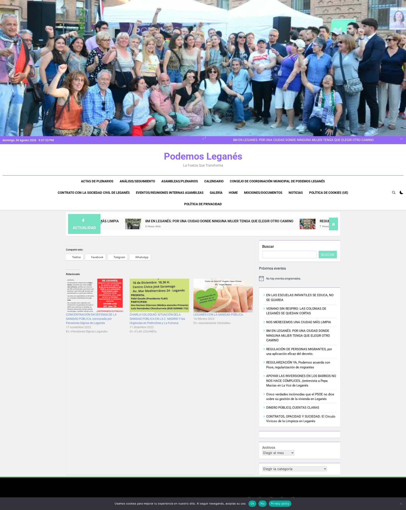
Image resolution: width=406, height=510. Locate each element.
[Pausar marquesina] (333, 224)
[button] (261, 224)
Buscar (268, 246)
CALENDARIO (214, 181)
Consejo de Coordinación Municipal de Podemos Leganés (277, 181)
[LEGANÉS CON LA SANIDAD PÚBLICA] (223, 296)
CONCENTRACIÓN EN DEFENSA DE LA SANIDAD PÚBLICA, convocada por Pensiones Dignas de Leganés (91, 319)
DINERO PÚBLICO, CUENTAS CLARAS (292, 408)
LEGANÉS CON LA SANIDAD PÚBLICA (218, 314)
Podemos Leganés (203, 156)
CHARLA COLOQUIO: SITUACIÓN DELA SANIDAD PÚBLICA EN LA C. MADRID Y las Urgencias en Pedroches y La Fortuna (157, 319)
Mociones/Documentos (263, 193)
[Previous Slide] (202, 138)
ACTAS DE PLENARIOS (97, 181)
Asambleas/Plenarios (179, 181)
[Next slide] (400, 138)
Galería (216, 193)
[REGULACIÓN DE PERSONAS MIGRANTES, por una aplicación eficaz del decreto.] (261, 224)
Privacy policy (280, 503)
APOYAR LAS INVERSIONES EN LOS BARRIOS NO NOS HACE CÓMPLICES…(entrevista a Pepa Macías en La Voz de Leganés (301, 380)
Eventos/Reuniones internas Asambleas (169, 193)
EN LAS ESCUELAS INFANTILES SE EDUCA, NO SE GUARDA (331, 140)
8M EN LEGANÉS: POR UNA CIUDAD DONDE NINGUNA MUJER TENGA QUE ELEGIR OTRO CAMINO (173, 221)
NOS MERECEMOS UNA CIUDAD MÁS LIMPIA (298, 322)
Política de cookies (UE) (328, 193)
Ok (252, 503)
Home (233, 193)
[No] (401, 504)
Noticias (296, 193)
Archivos (268, 448)
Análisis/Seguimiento (137, 181)
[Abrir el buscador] (393, 192)
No (263, 503)
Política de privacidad (203, 204)
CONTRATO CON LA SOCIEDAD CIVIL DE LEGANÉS (94, 193)
